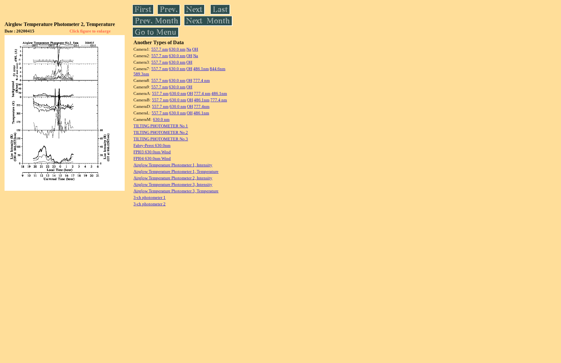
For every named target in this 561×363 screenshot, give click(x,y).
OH (195, 49)
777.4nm (201, 106)
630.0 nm (177, 49)
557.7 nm (159, 49)
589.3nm (141, 73)
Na (188, 49)
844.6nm (217, 68)
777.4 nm (201, 80)
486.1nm (201, 68)
